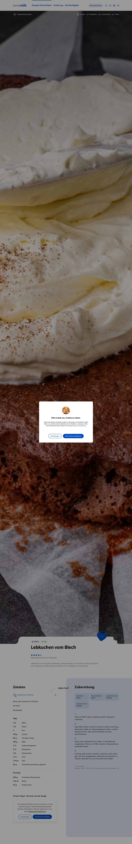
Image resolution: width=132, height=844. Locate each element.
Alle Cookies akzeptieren (73, 436)
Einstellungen (55, 436)
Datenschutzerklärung (79, 425)
